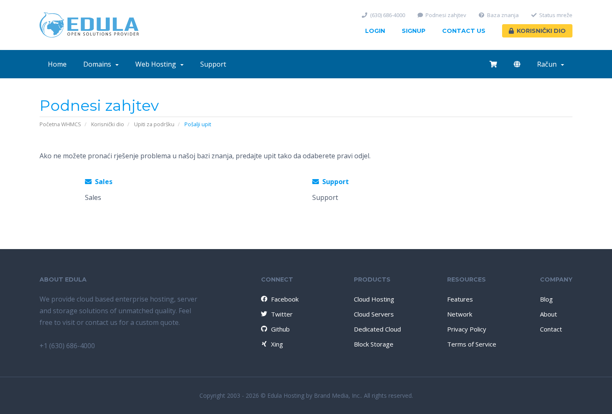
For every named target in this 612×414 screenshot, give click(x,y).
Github (280, 329)
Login (375, 31)
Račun (548, 64)
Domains (98, 64)
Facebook (285, 299)
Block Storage (373, 344)
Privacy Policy (466, 329)
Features (460, 299)
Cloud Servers (374, 314)
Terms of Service (471, 344)
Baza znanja (503, 15)
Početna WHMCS (60, 124)
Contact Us (463, 31)
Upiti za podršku (154, 124)
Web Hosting (157, 64)
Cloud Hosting (374, 299)
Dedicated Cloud (377, 329)
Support (213, 64)
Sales (102, 181)
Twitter (282, 314)
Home (57, 64)
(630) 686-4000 (387, 15)
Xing (277, 344)
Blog (546, 299)
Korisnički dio (541, 31)
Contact (551, 329)
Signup (413, 31)
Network (459, 314)
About (548, 314)
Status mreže (555, 15)
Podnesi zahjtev (445, 15)
